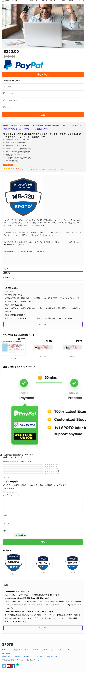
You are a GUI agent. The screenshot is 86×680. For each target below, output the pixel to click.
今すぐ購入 (43, 74)
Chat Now (28, 455)
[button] (33, 360)
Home (6, 125)
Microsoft (15, 125)
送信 (43, 114)
